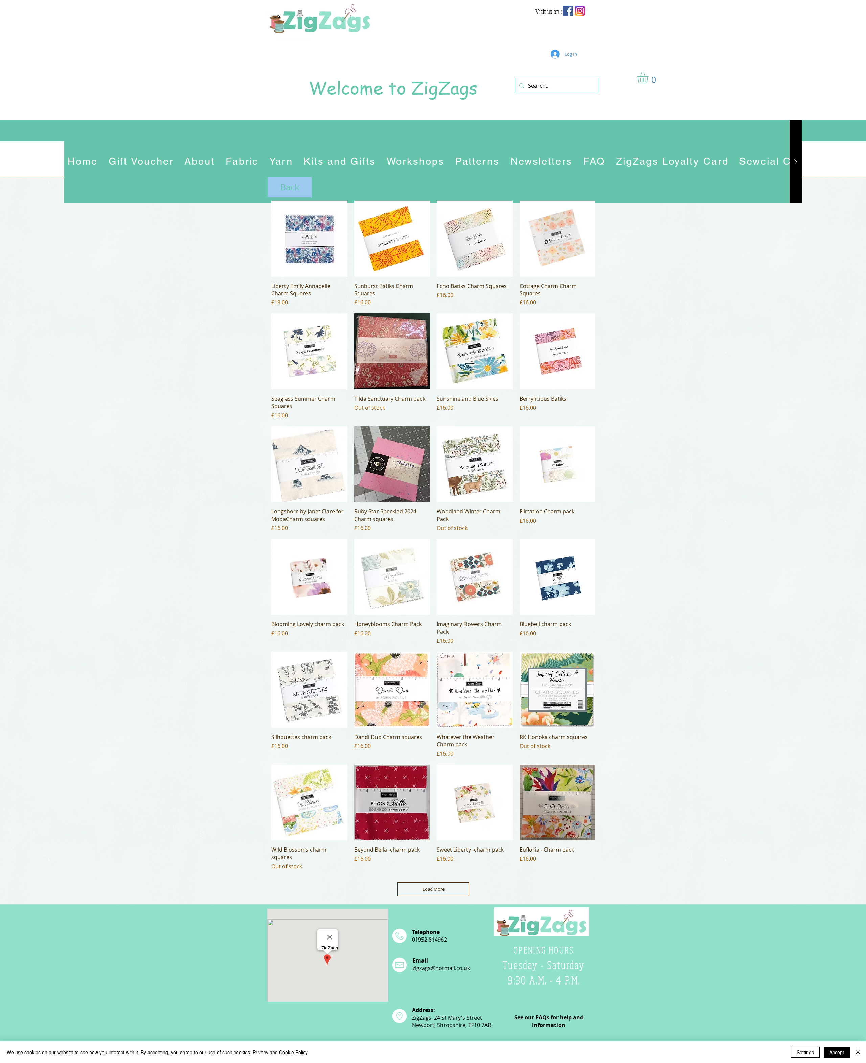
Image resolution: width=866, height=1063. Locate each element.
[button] (649, 77)
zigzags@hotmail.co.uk (441, 968)
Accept (836, 1052)
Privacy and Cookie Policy (280, 1052)
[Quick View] (309, 239)
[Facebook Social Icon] (568, 11)
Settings (805, 1052)
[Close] (858, 1052)
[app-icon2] (580, 11)
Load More (434, 889)
